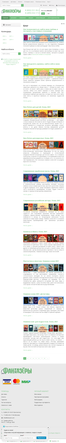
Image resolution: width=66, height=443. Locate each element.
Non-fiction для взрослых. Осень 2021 (38, 138)
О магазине (5, 1)
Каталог (13, 18)
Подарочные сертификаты (42, 402)
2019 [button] (11, 39)
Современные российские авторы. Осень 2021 (41, 200)
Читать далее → (28, 58)
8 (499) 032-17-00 (33, 13)
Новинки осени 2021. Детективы (36, 294)
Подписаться (41, 437)
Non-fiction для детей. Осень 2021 (37, 107)
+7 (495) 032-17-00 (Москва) (12, 415)
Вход (52, 5)
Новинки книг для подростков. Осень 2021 (40, 322)
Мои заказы (37, 394)
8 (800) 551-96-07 (33, 10)
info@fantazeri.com (9, 418)
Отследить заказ (29, 1)
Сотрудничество (53, 18)
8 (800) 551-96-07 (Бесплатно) (12, 412)
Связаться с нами (6, 405)
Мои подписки (38, 405)
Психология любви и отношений (41, 54)
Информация (40, 18)
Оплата (20, 1)
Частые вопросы (6, 402)
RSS (64, 23)
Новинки (23, 18)
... (62, 18)
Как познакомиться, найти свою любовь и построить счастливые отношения (40, 30)
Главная (5, 18)
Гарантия (4, 399)
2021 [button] (10, 36)
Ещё (48, 1)
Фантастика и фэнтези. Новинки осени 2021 (41, 261)
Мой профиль (38, 399)
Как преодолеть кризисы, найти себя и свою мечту (41, 65)
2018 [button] (4, 43)
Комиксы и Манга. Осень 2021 (35, 232)
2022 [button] (4, 36)
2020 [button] (4, 39)
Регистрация (61, 5)
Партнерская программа (41, 397)
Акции (31, 18)
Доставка (13, 1)
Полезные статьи (40, 1)
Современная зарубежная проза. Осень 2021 (41, 171)
